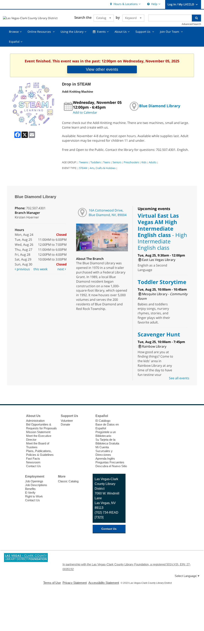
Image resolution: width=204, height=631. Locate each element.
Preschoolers (131, 162)
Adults (152, 162)
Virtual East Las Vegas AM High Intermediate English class (162, 231)
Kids (143, 162)
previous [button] (23, 269)
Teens (106, 162)
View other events (102, 69)
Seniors (117, 162)
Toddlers (95, 162)
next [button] (61, 269)
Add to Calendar (85, 112)
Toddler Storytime (162, 282)
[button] (125, 4)
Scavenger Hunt (159, 334)
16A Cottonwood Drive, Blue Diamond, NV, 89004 (108, 212)
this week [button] (40, 269)
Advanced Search (191, 24)
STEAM (83, 168)
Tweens (83, 162)
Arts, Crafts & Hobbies (103, 168)
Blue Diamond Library (159, 105)
